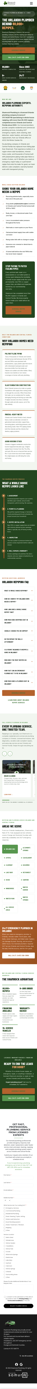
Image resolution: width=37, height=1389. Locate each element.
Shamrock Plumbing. (18, 1368)
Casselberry (27, 858)
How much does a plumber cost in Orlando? (16, 682)
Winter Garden (25, 888)
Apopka (8, 858)
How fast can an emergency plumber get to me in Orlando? (15, 672)
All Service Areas (10, 908)
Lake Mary (9, 872)
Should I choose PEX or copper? (16, 631)
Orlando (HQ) (10, 849)
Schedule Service (18, 50)
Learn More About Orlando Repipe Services (18, 701)
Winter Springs (25, 898)
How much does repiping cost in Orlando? (16, 621)
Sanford (26, 880)
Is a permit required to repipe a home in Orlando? (16, 651)
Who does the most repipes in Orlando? (15, 661)
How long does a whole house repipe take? (15, 610)
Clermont (9, 865)
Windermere (10, 888)
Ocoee (8, 880)
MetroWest (27, 872)
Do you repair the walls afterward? (13, 640)
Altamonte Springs (26, 849)
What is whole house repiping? (16, 591)
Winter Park (10, 899)
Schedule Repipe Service (18, 310)
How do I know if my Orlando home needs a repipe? (16, 600)
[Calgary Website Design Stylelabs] (18, 1375)
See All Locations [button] (27, 1356)
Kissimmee (26, 865)
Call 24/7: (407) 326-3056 (18, 57)
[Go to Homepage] (9, 3)
